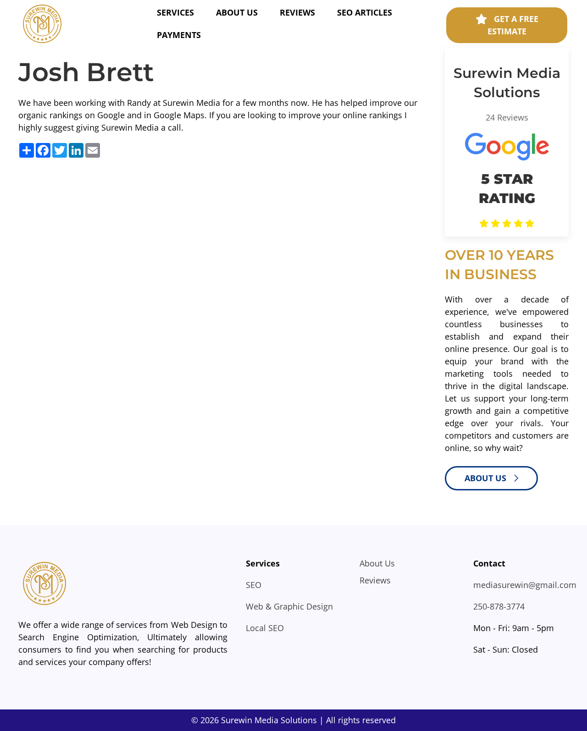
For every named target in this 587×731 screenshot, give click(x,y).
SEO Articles (364, 12)
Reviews (297, 12)
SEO (253, 584)
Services (175, 12)
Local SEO (265, 627)
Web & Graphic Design (289, 606)
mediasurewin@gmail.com (524, 584)
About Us (237, 12)
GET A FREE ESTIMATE (512, 25)
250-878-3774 (499, 606)
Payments (179, 34)
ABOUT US (487, 478)
